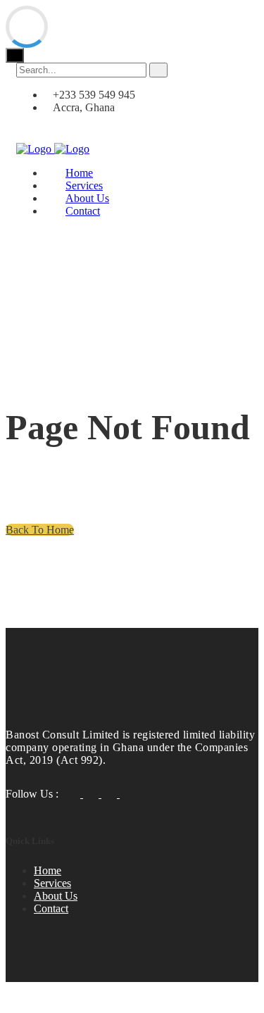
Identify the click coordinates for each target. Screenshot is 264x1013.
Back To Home (40, 530)
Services (52, 883)
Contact (82, 211)
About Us (55, 896)
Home (47, 870)
